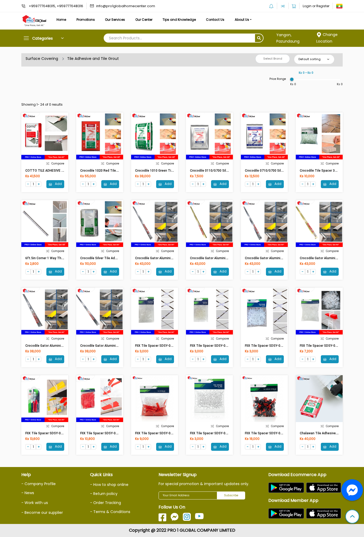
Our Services (115, 19)
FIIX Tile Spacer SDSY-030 (264, 433)
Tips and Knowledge (179, 19)
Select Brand (272, 58)
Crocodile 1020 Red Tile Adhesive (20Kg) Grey (114, 170)
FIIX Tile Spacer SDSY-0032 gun (49, 433)
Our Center (143, 19)
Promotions (85, 19)
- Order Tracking (105, 502)
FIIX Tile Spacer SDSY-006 (99, 433)
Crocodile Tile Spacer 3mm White (325, 170)
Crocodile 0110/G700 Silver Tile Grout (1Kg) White (227, 170)
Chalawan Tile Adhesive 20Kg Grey (325, 433)
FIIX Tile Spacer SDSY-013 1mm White (164, 346)
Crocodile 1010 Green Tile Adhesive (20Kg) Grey (170, 170)
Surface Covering (42, 58)
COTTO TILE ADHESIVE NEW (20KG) (52, 170)
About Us (242, 19)
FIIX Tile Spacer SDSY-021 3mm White (273, 346)
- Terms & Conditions (110, 511)
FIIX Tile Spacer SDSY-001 (319, 346)
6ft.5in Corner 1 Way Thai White (49, 258)
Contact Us (215, 19)
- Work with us (34, 502)
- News (27, 492)
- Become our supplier (42, 512)
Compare (57, 164)
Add (58, 183)
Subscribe (231, 495)
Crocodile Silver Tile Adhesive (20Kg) (107, 258)
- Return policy (104, 493)
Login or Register (316, 6)
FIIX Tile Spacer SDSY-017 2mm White (219, 346)
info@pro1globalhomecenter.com (125, 6)
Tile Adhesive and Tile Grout (93, 58)
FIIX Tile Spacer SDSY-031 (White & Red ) (166, 433)
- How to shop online (109, 484)
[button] (352, 517)
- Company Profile (38, 483)
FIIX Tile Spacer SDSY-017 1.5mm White (220, 433)
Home (61, 19)
